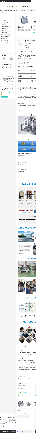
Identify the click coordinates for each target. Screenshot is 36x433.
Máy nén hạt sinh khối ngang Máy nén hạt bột (28, 408)
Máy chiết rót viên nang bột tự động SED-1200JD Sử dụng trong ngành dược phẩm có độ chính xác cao (15, 425)
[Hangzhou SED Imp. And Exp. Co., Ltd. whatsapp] (5, 92)
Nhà (3, 6)
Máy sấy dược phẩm (4, 36)
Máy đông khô (3, 24)
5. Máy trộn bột (20, 164)
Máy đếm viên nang (4, 18)
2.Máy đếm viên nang (21, 157)
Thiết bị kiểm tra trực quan (5, 51)
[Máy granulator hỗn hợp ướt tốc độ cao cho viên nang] (21, 403)
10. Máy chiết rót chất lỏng (22, 176)
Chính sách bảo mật (5, 431)
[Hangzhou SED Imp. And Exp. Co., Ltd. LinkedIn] (4, 1)
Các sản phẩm (8, 6)
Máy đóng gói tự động (4, 46)
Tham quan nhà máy (24, 6)
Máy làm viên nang (4, 16)
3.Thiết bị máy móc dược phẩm (23, 160)
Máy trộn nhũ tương (4, 42)
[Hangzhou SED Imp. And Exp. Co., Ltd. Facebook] (2, 1)
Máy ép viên (3, 20)
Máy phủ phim (3, 28)
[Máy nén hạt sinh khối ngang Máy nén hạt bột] (28, 403)
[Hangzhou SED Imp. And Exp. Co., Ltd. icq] (2, 94)
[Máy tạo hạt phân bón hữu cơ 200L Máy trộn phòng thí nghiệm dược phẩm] (24, 20)
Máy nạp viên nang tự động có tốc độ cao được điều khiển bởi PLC (15, 420)
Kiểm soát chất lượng (3, 422)
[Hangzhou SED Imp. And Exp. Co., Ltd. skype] (10, 92)
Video (13, 6)
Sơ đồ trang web (2, 426)
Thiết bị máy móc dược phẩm (6, 14)
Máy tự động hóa (4, 22)
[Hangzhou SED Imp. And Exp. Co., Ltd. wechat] (7, 92)
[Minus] (33, 410)
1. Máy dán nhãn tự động (22, 155)
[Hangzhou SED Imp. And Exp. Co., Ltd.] (18, 4)
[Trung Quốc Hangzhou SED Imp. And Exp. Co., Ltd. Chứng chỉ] (4, 58)
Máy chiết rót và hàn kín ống (5, 44)
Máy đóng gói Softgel (4, 34)
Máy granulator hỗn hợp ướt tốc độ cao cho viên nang (21, 408)
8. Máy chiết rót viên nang (22, 171)
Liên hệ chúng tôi (2, 423)
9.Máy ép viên (20, 173)
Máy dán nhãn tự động (4, 26)
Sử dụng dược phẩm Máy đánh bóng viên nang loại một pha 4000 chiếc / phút (15, 422)
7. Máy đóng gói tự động (22, 169)
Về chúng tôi (17, 6)
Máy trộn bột (3, 38)
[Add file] (17, 431)
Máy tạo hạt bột (8, 10)
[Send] (33, 431)
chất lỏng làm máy (4, 32)
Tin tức (1, 424)
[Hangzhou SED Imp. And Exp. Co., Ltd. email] (2, 92)
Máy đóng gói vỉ (3, 30)
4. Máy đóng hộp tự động (22, 162)
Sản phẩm (3, 10)
